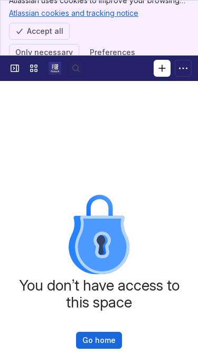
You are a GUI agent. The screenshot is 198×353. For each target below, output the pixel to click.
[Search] (76, 68)
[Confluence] (54, 68)
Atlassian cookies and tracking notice (73, 12)
